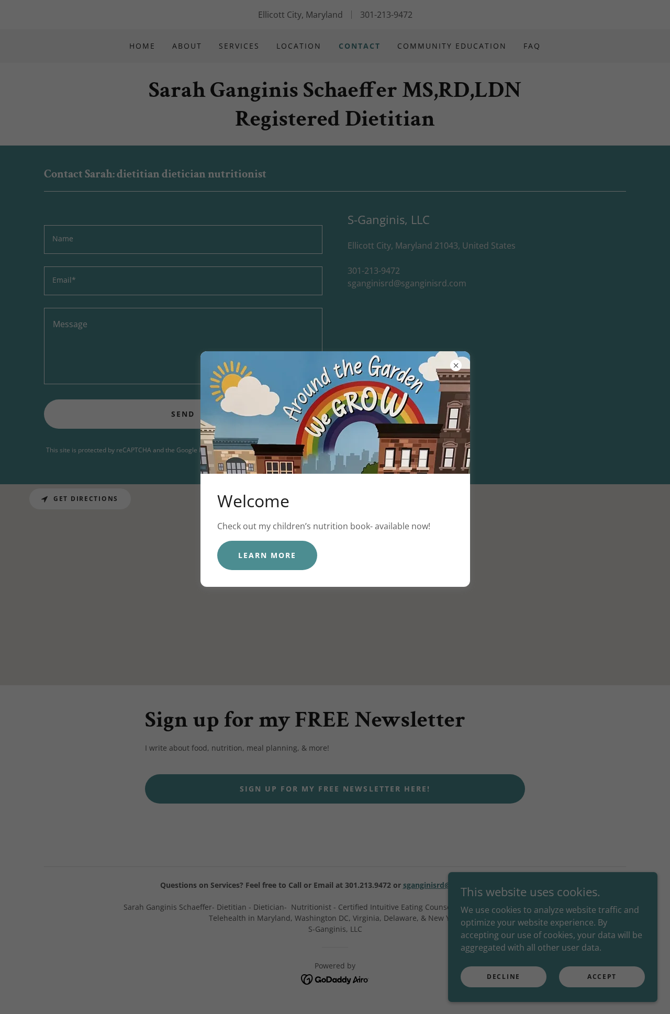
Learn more (267, 555)
